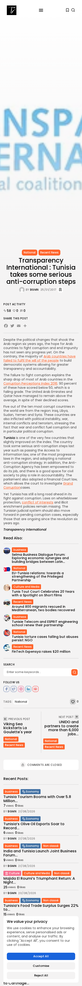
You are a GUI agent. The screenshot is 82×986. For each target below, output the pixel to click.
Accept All (41, 956)
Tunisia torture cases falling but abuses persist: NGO (45, 638)
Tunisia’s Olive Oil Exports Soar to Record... (33, 826)
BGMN (34, 289)
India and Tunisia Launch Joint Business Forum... (40, 853)
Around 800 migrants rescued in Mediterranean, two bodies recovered (43, 608)
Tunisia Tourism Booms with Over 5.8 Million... (37, 798)
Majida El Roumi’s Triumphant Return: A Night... (39, 880)
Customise (41, 966)
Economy (32, 791)
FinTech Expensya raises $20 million (41, 651)
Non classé (51, 846)
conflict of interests (37, 502)
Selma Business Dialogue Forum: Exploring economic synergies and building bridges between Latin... (40, 558)
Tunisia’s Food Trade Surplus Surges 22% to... (41, 907)
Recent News (49, 252)
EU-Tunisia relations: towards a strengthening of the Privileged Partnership (38, 576)
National (30, 252)
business (19, 550)
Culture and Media (26, 587)
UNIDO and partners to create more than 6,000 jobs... (61, 728)
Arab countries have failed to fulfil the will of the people (39, 358)
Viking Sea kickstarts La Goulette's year (17, 728)
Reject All (41, 975)
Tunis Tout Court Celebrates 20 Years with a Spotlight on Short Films (43, 593)
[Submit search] (74, 672)
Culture (14, 873)
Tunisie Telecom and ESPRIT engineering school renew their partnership (45, 623)
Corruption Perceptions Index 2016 (30, 383)
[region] (41, 949)
